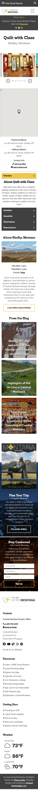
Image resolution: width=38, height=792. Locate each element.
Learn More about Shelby (19, 308)
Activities (7, 210)
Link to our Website (13, 650)
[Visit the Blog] (13, 644)
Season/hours (9, 228)
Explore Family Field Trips (15, 726)
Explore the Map (11, 672)
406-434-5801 (20, 164)
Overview (7, 176)
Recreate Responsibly (14, 684)
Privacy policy (19, 780)
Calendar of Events (13, 676)
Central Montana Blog (14, 668)
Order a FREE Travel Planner (17, 665)
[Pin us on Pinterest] (21, 644)
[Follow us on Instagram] (17, 644)
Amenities (8, 216)
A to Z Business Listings (15, 680)
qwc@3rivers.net (20, 167)
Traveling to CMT (12, 710)
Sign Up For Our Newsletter (16, 688)
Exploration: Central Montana (17, 695)
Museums (24, 24)
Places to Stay (10, 718)
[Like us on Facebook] (4, 644)
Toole (22, 273)
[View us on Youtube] (8, 644)
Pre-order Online (19, 529)
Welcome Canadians (13, 722)
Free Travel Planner (13, 3)
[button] (8, 81)
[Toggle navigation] (32, 11)
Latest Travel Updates (14, 714)
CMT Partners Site (12, 691)
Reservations (9, 222)
